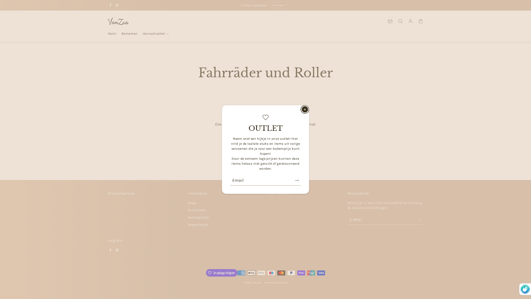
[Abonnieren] (297, 180)
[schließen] (305, 109)
